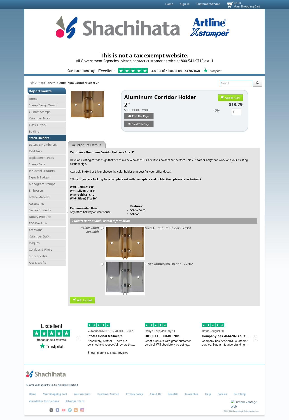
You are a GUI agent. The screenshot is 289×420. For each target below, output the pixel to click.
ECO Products (38, 223)
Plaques (34, 243)
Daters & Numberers (43, 144)
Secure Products (40, 210)
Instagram (82, 410)
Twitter (51, 410)
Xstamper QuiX (39, 236)
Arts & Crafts (37, 263)
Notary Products (40, 217)
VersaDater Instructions (44, 401)
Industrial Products (42, 171)
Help (208, 394)
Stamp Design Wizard (43, 105)
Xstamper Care (74, 401)
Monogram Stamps (42, 184)
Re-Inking (240, 394)
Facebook (57, 410)
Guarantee (191, 394)
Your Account (82, 394)
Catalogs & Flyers (40, 249)
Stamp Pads (37, 164)
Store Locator (38, 256)
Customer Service (208, 4)
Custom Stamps (39, 112)
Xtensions (35, 230)
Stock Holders (46, 83)
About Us (155, 394)
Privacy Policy (134, 394)
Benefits (173, 394)
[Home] (32, 83)
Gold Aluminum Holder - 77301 (168, 228)
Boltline (34, 131)
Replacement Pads (41, 158)
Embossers (36, 190)
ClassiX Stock (37, 125)
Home (169, 4)
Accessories (36, 204)
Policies (222, 394)
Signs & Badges (39, 177)
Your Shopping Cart (247, 6)
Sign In (185, 4)
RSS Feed (76, 410)
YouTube (63, 410)
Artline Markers (39, 197)
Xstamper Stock (39, 118)
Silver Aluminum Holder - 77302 (169, 264)
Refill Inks (35, 151)
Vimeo (70, 410)
